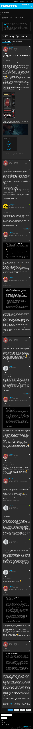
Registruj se (22, 1)
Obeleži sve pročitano (5, 12)
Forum (11, 17)
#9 (29, 462)
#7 (29, 374)
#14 (29, 594)
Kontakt (3, 722)
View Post (23, 243)
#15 (29, 650)
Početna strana (5, 17)
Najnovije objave (17, 41)
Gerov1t (11, 47)
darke (10, 366)
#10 (29, 487)
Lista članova (3, 14)
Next (28, 709)
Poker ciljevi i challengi (6, 18)
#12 (29, 548)
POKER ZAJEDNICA (18, 17)
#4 (29, 240)
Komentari (7, 41)
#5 (29, 285)
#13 (29, 578)
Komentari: (22, 50)
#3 (29, 212)
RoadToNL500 (12, 204)
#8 (29, 405)
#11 (29, 514)
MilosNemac (12, 506)
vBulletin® (26, 726)
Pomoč (3, 720)
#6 (29, 346)
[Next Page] (22, 44)
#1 (29, 55)
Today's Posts (3, 10)
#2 (29, 169)
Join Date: (11, 50)
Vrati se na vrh (5, 724)
